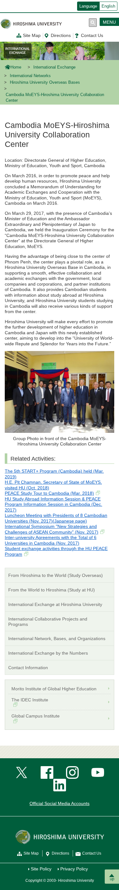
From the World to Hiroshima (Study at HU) (51, 589)
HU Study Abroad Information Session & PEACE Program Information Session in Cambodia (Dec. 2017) (53, 504)
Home (15, 67)
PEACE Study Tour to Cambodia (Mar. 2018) (49, 493)
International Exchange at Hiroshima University (55, 604)
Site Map (32, 35)
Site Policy (41, 868)
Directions (61, 35)
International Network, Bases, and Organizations (56, 638)
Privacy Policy (74, 868)
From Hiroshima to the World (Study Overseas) (55, 575)
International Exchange (54, 67)
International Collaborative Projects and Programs (47, 621)
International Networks (30, 76)
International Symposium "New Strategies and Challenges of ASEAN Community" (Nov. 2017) (51, 529)
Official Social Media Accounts (59, 803)
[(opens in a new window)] (21, 772)
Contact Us (92, 35)
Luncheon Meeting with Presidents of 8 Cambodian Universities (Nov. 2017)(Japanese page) (56, 518)
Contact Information (28, 667)
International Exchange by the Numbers (48, 653)
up (112, 878)
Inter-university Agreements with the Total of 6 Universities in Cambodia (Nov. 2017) (50, 540)
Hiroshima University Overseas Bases (45, 82)
